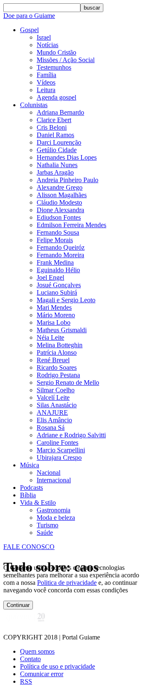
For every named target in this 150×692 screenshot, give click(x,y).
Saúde (45, 532)
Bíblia (28, 495)
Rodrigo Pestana (58, 375)
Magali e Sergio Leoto (66, 299)
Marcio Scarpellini (61, 450)
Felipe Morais (55, 239)
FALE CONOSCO (29, 546)
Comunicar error (41, 673)
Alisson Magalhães (62, 194)
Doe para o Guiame (29, 15)
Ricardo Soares (57, 367)
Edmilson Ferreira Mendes (71, 224)
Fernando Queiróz (61, 247)
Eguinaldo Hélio (58, 269)
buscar (92, 8)
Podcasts (31, 487)
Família (46, 74)
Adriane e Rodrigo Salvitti (71, 435)
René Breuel (53, 360)
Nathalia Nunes (57, 164)
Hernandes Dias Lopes (67, 157)
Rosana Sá (51, 427)
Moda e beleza (56, 517)
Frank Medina (55, 262)
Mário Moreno (56, 314)
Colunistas (34, 104)
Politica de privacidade (67, 582)
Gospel (29, 29)
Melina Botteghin (59, 345)
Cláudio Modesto (59, 202)
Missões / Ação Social (66, 59)
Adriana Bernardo (60, 112)
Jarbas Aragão (55, 172)
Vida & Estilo (38, 502)
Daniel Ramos (55, 134)
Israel (44, 37)
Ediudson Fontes (59, 217)
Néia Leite (50, 337)
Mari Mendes (54, 307)
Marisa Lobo (53, 322)
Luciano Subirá (57, 292)
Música (29, 465)
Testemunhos (54, 67)
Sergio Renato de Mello (68, 382)
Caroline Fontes (57, 442)
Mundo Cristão (56, 52)
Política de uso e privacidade (57, 666)
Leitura (46, 89)
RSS (26, 681)
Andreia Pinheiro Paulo (67, 179)
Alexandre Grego (59, 187)
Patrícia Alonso (57, 352)
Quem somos (37, 651)
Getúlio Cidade (57, 149)
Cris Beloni (52, 127)
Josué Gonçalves (59, 284)
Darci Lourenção (59, 142)
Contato (30, 658)
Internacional (54, 480)
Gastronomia (53, 510)
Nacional (48, 472)
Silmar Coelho (56, 390)
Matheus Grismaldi (62, 329)
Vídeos (46, 82)
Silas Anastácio (57, 405)
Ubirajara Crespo (59, 457)
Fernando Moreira (60, 254)
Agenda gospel (56, 97)
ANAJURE (52, 412)
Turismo (47, 525)
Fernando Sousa (58, 232)
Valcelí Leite (53, 397)
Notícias (47, 44)
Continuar (18, 605)
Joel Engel (50, 277)
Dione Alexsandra (60, 209)
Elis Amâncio (54, 420)
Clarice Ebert (54, 119)
